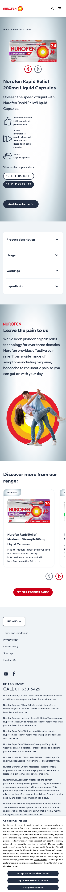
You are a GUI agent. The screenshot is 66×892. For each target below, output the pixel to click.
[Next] (59, 576)
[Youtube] (6, 674)
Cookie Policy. (40, 859)
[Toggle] (59, 8)
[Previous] (28, 69)
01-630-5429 (27, 689)
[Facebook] (14, 674)
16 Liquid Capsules (18, 176)
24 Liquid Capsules (18, 184)
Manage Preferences (33, 887)
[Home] (13, 8)
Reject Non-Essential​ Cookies (33, 880)
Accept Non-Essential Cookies (33, 873)
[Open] (52, 9)
